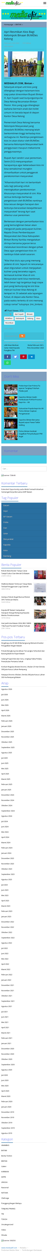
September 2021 (8, 1001)
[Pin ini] (23, 356)
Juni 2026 (4, 700)
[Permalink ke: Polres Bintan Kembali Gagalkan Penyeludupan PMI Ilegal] (10, 435)
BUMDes (8, 318)
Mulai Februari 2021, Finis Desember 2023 (35, 345)
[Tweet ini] (15, 356)
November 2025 (7, 737)
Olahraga (5, 1198)
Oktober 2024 (6, 805)
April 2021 (5, 1027)
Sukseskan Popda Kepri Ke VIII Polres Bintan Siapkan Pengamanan (31, 411)
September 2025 (8, 747)
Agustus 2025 (6, 752)
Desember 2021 (7, 985)
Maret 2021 (5, 1033)
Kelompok (20, 318)
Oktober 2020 (6, 1059)
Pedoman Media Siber (10, 1250)
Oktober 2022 (6, 932)
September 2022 (8, 937)
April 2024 (5, 837)
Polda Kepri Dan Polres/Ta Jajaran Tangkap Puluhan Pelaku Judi (29, 388)
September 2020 (8, 1064)
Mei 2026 (4, 705)
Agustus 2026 (6, 689)
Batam (6, 505)
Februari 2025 (6, 784)
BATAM (4, 1150)
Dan (5, 528)
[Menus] (45, 3)
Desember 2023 (7, 858)
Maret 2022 (5, 969)
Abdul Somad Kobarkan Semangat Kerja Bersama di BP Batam (22, 490)
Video (3, 1230)
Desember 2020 (7, 1048)
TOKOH (4, 1219)
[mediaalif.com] (12, 3)
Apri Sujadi (19, 314)
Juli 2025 (4, 758)
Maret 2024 (5, 842)
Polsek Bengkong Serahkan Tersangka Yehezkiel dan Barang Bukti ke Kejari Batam (23, 652)
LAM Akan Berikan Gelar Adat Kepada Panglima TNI (12, 346)
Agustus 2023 (6, 879)
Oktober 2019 (6, 1122)
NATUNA (4, 1193)
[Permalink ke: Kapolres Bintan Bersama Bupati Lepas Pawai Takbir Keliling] (10, 424)
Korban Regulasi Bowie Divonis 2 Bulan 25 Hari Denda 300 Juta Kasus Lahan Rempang (23, 668)
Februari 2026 (6, 721)
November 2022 (7, 927)
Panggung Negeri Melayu (11, 1203)
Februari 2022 (6, 974)
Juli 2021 (4, 1011)
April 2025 (5, 774)
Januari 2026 (6, 726)
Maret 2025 (5, 779)
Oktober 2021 (6, 996)
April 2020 (5, 1091)
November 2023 (7, 863)
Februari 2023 (6, 911)
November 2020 (7, 1054)
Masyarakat (8, 539)
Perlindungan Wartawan (32, 1250)
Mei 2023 (4, 895)
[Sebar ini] (7, 356)
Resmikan (9, 323)
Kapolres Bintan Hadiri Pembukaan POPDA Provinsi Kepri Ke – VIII (30, 399)
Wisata (4, 1235)
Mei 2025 (4, 768)
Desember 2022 (7, 922)
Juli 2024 (4, 821)
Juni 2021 (4, 1017)
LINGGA (4, 1182)
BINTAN (4, 1161)
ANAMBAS (5, 1145)
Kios (38, 318)
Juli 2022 (4, 948)
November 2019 (7, 1117)
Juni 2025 (4, 763)
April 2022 (5, 964)
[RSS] (22, 336)
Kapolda (6, 544)
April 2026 (5, 710)
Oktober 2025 (6, 742)
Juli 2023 (4, 885)
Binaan (30, 314)
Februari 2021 (6, 1038)
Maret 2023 (5, 906)
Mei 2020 (4, 1085)
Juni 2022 (4, 953)
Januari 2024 (6, 853)
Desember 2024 (7, 795)
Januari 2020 (6, 1107)
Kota (5, 550)
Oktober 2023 (6, 869)
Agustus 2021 (6, 1006)
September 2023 (8, 874)
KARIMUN (5, 1171)
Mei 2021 (4, 1022)
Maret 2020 (5, 1096)
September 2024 (8, 811)
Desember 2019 (7, 1112)
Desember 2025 (7, 731)
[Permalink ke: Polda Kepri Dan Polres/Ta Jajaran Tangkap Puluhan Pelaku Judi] (10, 389)
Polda (5, 522)
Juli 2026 (4, 694)
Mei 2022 (4, 959)
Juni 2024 (4, 826)
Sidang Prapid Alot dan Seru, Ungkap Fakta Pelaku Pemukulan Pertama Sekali (21, 660)
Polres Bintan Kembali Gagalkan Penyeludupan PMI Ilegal (30, 434)
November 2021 (7, 990)
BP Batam (7, 516)
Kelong (30, 318)
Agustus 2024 (6, 816)
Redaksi (23, 1248)
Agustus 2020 (6, 1070)
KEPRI (3, 1177)
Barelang (7, 556)
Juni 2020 (4, 1080)
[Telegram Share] (31, 356)
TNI (2, 1214)
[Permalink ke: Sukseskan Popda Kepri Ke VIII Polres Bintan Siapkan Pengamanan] (10, 412)
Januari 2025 (6, 789)
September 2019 (8, 1128)
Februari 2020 (6, 1101)
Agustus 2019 (6, 1133)
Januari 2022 (6, 980)
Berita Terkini (6, 1156)
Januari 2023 (6, 916)
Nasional (5, 1187)
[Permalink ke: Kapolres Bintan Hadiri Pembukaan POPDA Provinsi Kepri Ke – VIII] (10, 401)
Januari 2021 (6, 1043)
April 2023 (5, 900)
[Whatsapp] (7, 362)
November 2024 (7, 800)
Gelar (5, 533)
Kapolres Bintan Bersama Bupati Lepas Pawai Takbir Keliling (29, 422)
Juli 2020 (4, 1075)
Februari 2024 (6, 848)
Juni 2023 (4, 890)
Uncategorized (7, 1224)
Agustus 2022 (6, 943)
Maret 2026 (5, 715)
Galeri (3, 1166)
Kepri (5, 511)
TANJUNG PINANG (8, 1208)
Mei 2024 (4, 832)
